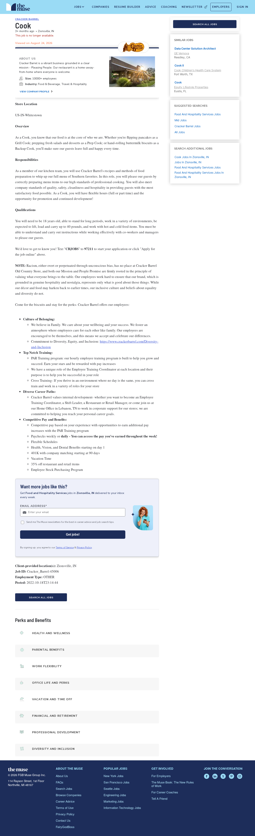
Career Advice (65, 801)
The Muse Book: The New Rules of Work (172, 784)
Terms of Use (65, 808)
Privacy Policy (84, 547)
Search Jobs (64, 788)
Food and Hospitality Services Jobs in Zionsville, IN (199, 175)
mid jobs (180, 120)
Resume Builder (127, 7)
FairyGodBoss (65, 827)
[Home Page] (18, 8)
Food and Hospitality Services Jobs (198, 167)
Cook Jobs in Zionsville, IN (192, 157)
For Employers (161, 776)
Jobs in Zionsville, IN (188, 162)
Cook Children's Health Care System (197, 70)
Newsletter (192, 7)
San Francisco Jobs (116, 782)
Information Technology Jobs (122, 808)
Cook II (179, 65)
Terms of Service (65, 547)
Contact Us (63, 820)
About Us (62, 776)
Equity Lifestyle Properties (191, 87)
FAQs (59, 782)
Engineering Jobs (115, 795)
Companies (100, 7)
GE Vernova (181, 53)
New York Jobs (114, 776)
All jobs (180, 132)
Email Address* (33, 506)
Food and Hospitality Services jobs (198, 114)
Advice (150, 7)
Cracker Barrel (27, 19)
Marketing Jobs (114, 801)
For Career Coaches (164, 792)
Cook (178, 82)
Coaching (169, 7)
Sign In (242, 7)
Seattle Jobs (112, 788)
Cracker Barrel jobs (187, 126)
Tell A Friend (159, 798)
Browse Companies (68, 795)
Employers (221, 7)
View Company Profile (34, 91)
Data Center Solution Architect (195, 48)
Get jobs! (72, 534)
